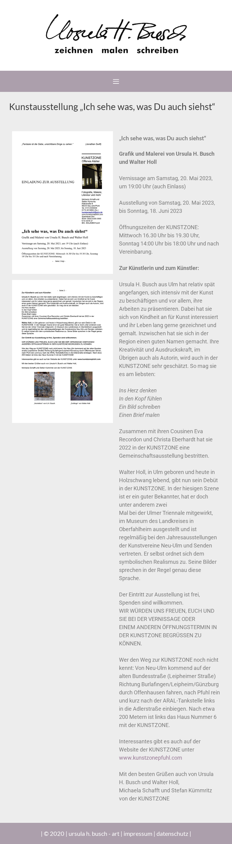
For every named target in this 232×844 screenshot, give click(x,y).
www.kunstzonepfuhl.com (150, 758)
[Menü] (116, 81)
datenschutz (172, 833)
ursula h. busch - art (94, 833)
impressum (138, 833)
